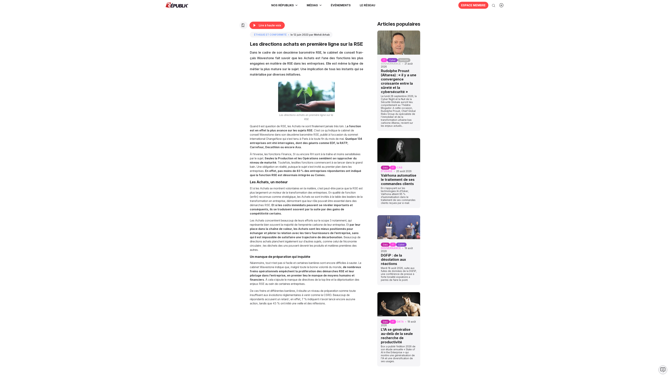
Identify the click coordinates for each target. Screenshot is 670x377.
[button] (340, 5)
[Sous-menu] (296, 5)
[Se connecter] (501, 5)
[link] (284, 5)
